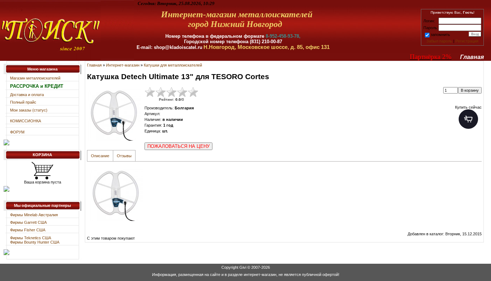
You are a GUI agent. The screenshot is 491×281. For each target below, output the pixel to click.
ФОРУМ (17, 132)
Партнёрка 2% (430, 56)
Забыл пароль (439, 41)
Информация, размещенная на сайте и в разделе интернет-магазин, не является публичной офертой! (245, 274)
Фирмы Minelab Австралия (34, 215)
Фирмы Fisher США (27, 230)
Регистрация (466, 41)
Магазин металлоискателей (35, 78)
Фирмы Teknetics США (30, 238)
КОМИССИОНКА (25, 121)
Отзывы (124, 156)
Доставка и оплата (27, 94)
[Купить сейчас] (468, 119)
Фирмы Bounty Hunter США (34, 242)
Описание (100, 156)
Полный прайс (23, 102)
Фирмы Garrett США (28, 222)
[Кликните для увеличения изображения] (114, 114)
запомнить (440, 34)
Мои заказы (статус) (28, 110)
